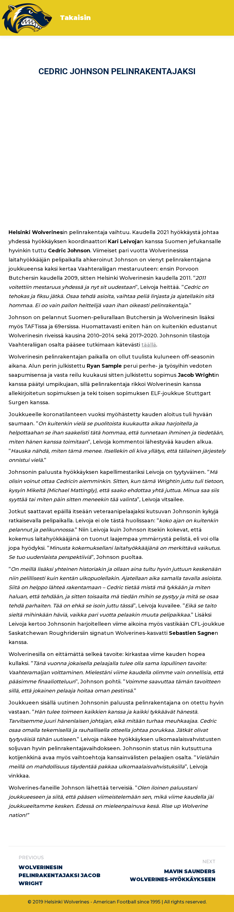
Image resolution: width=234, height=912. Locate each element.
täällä (149, 345)
